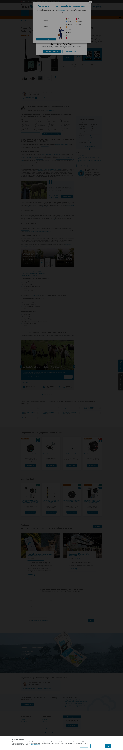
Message (46, 26)
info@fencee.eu (61, 10)
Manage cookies (84, 747)
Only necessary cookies (96, 746)
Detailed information (35, 744)
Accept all (108, 746)
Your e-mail (45, 20)
